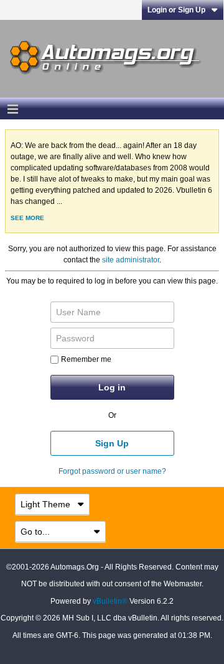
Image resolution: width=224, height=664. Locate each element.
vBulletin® (110, 601)
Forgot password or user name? (112, 471)
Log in (112, 387)
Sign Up (112, 443)
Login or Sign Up (176, 10)
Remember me (86, 359)
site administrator (130, 260)
